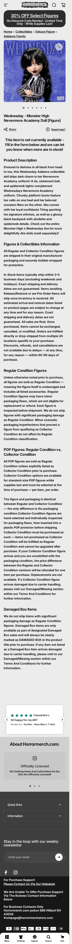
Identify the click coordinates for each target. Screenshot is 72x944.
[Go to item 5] (41, 108)
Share (12, 129)
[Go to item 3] (32, 108)
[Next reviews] (62, 719)
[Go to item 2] (28, 108)
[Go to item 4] (37, 108)
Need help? (58, 129)
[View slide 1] (30, 786)
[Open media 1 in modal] (59, 46)
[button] (34, 719)
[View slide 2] (34, 786)
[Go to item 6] (46, 108)
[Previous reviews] (6, 719)
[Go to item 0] (23, 108)
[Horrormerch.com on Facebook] (6, 872)
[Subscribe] (59, 857)
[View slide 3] (39, 786)
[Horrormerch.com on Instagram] (15, 872)
